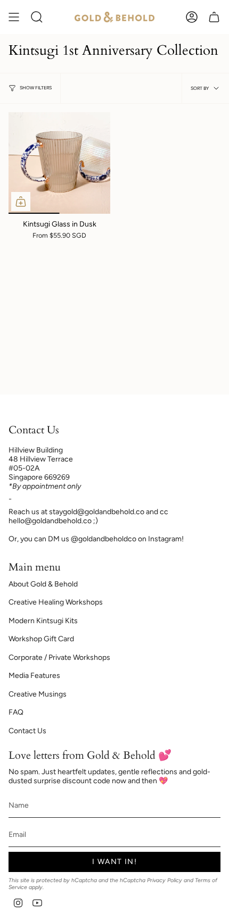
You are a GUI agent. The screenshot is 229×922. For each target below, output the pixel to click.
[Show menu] (13, 17)
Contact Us (27, 730)
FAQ (16, 712)
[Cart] (214, 17)
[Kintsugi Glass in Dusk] (59, 163)
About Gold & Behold (43, 584)
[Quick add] (20, 201)
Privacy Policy (164, 880)
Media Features (34, 675)
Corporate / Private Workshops (59, 657)
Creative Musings (38, 694)
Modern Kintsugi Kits (43, 620)
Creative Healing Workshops (56, 602)
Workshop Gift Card (41, 638)
